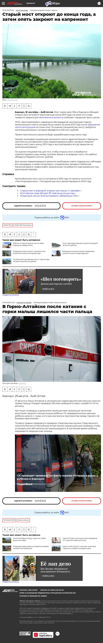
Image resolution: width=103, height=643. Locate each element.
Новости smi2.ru (10, 295)
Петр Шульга (12, 100)
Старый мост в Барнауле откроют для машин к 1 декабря (50, 190)
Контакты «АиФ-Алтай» (28, 590)
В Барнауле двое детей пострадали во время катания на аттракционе (31, 547)
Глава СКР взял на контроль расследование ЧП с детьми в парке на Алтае (80, 539)
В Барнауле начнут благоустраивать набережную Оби (49, 196)
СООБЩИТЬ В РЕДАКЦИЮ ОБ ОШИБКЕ (33, 596)
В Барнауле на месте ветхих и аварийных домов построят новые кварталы (79, 252)
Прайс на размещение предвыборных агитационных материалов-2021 (47, 593)
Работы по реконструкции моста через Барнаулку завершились (28, 244)
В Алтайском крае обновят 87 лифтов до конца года (47, 193)
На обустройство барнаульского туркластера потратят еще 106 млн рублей (31, 260)
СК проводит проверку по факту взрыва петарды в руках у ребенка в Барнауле (57, 477)
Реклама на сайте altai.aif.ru (52, 590)
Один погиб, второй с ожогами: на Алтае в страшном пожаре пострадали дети (79, 547)
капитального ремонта (51, 117)
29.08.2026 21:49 (8, 302)
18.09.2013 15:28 (8, 10)
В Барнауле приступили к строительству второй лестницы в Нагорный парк (29, 252)
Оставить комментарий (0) (81, 206)
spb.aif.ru (22, 383)
